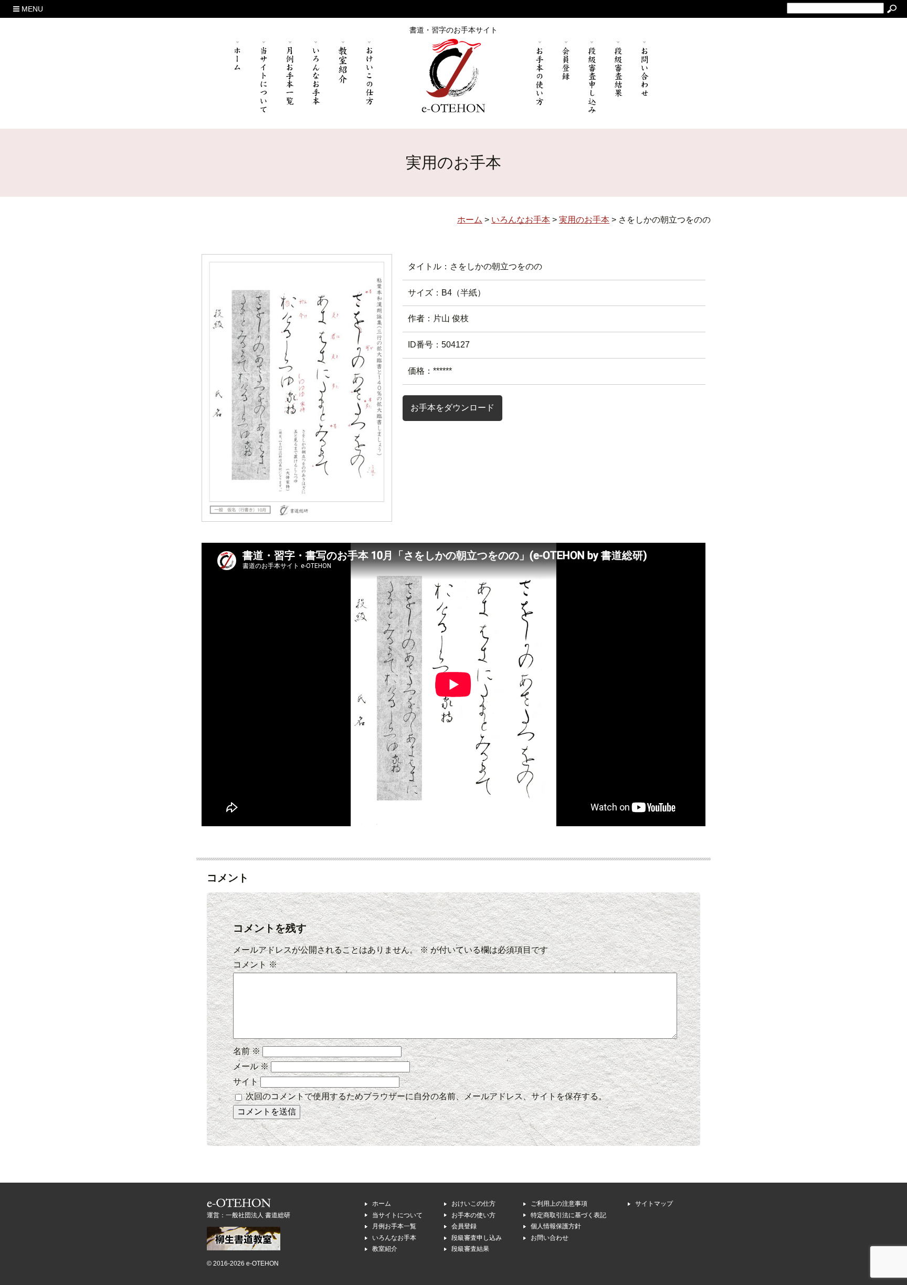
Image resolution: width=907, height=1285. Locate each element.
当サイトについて (397, 1215)
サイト (245, 1081)
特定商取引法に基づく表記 (568, 1215)
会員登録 (464, 1226)
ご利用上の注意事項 (559, 1203)
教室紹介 (384, 1248)
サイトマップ (654, 1203)
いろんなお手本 (394, 1237)
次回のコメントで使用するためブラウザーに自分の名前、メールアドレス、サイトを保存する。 (426, 1096)
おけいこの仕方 (473, 1203)
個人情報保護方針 (556, 1226)
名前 (246, 1051)
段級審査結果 (470, 1248)
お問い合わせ (549, 1237)
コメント (255, 964)
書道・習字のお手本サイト (453, 30)
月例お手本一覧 (394, 1226)
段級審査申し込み (476, 1237)
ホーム (381, 1203)
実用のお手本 (584, 219)
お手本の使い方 (473, 1215)
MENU (31, 9)
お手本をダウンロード (452, 407)
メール (251, 1066)
